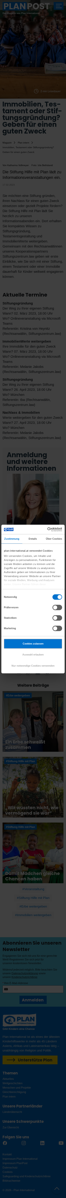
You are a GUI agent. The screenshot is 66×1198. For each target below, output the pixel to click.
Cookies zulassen (33, 643)
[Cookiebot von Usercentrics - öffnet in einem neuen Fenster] (47, 529)
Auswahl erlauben (33, 654)
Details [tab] (33, 538)
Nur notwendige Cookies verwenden (33, 665)
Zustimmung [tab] (11, 538)
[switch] (57, 607)
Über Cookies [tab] (54, 538)
